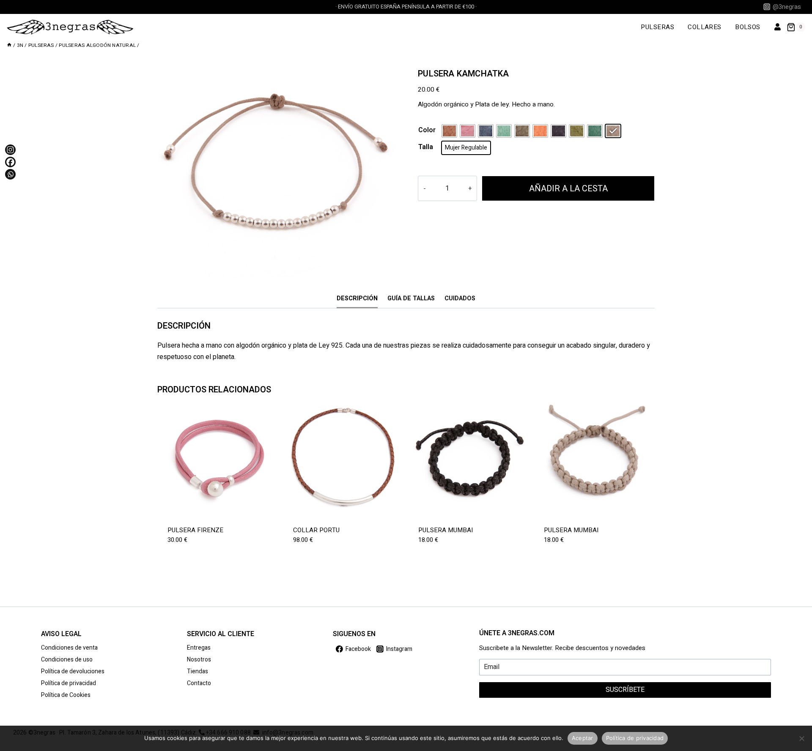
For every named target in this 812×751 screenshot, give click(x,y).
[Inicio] (9, 45)
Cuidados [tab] (459, 298)
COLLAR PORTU (316, 530)
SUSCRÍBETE (625, 690)
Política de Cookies (66, 695)
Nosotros (199, 659)
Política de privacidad (68, 683)
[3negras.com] (70, 27)
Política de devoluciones (72, 671)
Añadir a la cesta (568, 188)
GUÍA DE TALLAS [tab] (411, 298)
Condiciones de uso (67, 659)
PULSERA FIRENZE (195, 530)
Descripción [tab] (357, 298)
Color (427, 130)
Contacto (199, 683)
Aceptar (582, 738)
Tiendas (197, 671)
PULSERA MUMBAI (445, 530)
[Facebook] (10, 162)
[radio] (449, 131)
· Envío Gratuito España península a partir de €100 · (406, 7)
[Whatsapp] (10, 174)
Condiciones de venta (69, 647)
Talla (425, 147)
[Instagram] (10, 149)
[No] (801, 738)
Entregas (199, 647)
